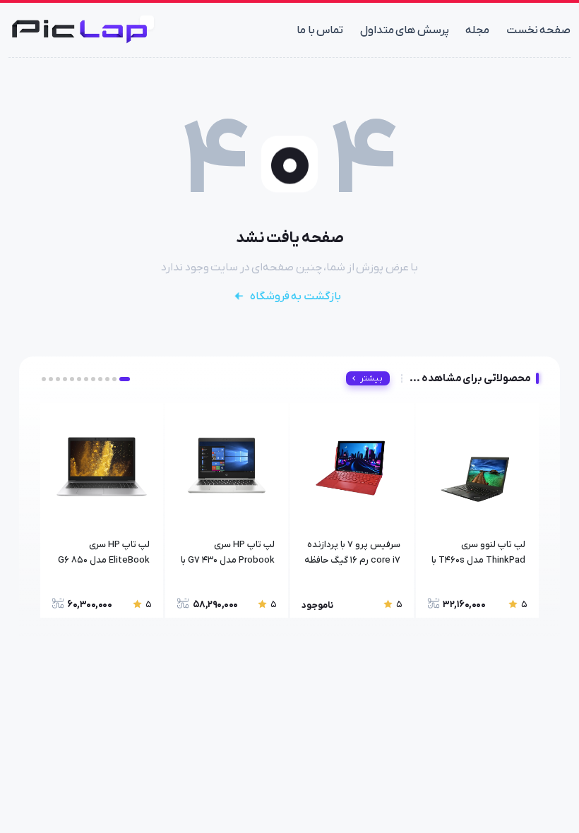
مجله (477, 30)
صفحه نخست (538, 30)
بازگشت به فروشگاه (295, 296)
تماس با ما (320, 30)
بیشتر (371, 378)
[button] (124, 379)
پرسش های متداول (404, 30)
